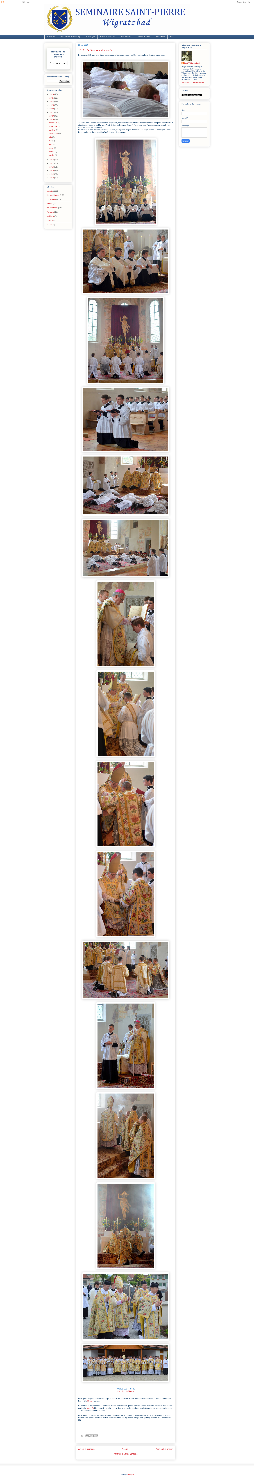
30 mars (90, 1401)
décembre (53, 123)
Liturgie (50, 191)
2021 (51, 112)
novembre (53, 126)
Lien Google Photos (125, 1391)
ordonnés (90, 1408)
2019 (51, 119)
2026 (51, 94)
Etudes (49, 203)
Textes (49, 224)
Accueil (125, 1449)
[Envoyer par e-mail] (86, 1435)
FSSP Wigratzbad (192, 63)
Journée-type (90, 37)
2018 (51, 160)
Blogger (131, 1475)
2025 (51, 98)
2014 (51, 174)
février (52, 151)
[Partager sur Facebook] (94, 1435)
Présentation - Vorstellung (70, 37)
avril (51, 144)
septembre (53, 133)
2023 (51, 105)
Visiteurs (50, 212)
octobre (52, 130)
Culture (50, 220)
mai (50, 141)
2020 (51, 116)
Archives (50, 216)
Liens (172, 37)
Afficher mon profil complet (193, 82)
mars (51, 148)
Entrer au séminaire (107, 37)
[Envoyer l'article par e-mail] (82, 1436)
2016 (51, 167)
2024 (51, 101)
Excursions (51, 199)
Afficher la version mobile (126, 1454)
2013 (51, 178)
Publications (160, 37)
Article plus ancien (164, 1449)
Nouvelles (51, 37)
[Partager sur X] (91, 1435)
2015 (51, 170)
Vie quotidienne (53, 195)
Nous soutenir (126, 37)
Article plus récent (86, 1449)
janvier (52, 155)
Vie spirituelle (52, 208)
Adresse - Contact (143, 37)
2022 (51, 109)
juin (50, 137)
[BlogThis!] (89, 1435)
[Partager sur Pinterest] (97, 1435)
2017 (51, 163)
